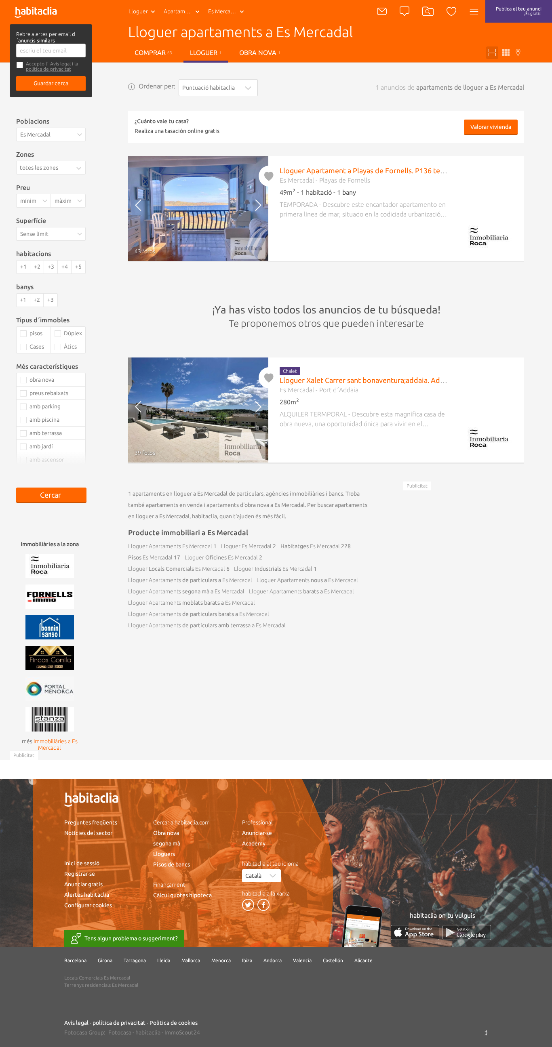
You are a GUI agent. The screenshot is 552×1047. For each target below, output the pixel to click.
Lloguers (164, 854)
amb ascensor (46, 459)
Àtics (70, 346)
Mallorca (190, 960)
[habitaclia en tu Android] (466, 932)
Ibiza (247, 960)
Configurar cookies (88, 905)
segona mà (166, 843)
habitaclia (147, 1032)
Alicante (363, 960)
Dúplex (73, 333)
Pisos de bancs (171, 864)
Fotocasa (119, 1032)
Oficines (221, 557)
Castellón (333, 960)
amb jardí (41, 446)
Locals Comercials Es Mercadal (97, 977)
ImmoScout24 (182, 1032)
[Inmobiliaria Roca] (49, 565)
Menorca (221, 960)
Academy (253, 843)
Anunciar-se (257, 833)
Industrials (273, 569)
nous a (307, 580)
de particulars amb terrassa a (207, 625)
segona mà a (186, 591)
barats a (301, 591)
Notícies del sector (88, 833)
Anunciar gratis (83, 884)
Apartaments (180, 11)
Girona (105, 960)
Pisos (150, 557)
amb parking (45, 406)
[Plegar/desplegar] (80, 168)
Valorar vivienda (490, 127)
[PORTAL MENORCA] (49, 688)
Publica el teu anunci (518, 11)
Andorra (272, 960)
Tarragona (135, 960)
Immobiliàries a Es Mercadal (56, 744)
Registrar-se (79, 873)
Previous (145, 208)
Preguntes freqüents (90, 822)
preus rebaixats (48, 393)
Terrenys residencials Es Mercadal (101, 985)
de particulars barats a (198, 614)
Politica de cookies (174, 1023)
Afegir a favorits (269, 176)
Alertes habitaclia (86, 894)
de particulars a (190, 580)
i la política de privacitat (52, 66)
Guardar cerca (51, 83)
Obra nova (259, 52)
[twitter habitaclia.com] (248, 905)
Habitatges (310, 546)
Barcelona (75, 960)
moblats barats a (191, 602)
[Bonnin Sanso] (49, 626)
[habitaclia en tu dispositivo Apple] (415, 932)
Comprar (153, 52)
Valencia (302, 960)
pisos (35, 333)
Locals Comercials (176, 569)
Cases (36, 346)
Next (251, 208)
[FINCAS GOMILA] (49, 657)
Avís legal (60, 63)
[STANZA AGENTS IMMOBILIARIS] (49, 718)
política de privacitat (119, 1023)
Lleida (163, 960)
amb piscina (44, 419)
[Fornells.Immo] (49, 595)
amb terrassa (45, 433)
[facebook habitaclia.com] (263, 905)
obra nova (41, 379)
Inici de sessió (81, 863)
